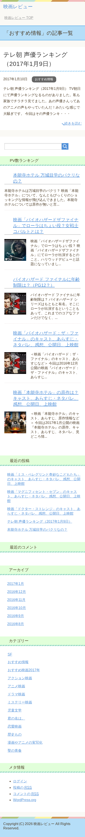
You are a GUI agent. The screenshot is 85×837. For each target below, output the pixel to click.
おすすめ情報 (44, 79)
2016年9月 (15, 616)
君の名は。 (16, 718)
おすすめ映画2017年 (24, 670)
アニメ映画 (16, 686)
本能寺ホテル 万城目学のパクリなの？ (37, 529)
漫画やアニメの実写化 (25, 742)
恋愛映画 (15, 726)
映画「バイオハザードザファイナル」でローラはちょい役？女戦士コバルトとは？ (45, 225)
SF (10, 654)
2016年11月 (16, 600)
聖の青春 (15, 750)
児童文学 (15, 710)
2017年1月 (15, 584)
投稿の (22, 787)
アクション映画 (20, 678)
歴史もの (15, 734)
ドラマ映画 (16, 694)
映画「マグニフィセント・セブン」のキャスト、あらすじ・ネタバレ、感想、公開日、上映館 (43, 496)
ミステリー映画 (20, 702)
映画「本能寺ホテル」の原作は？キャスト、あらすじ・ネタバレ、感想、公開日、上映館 (45, 398)
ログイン (20, 781)
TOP (18, 18)
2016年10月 (16, 608)
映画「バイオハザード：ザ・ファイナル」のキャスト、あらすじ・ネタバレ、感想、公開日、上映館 (45, 339)
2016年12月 (16, 592)
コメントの (26, 794)
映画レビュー (18, 6)
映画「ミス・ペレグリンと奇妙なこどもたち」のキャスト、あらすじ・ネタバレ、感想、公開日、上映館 (43, 479)
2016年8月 (15, 624)
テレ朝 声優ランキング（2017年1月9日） (39, 521)
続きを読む (73, 123)
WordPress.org (24, 800)
